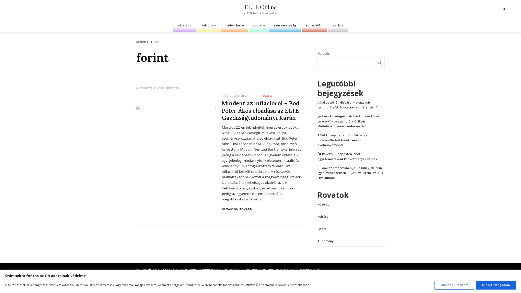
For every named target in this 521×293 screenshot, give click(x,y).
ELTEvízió (313, 25)
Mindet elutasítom (454, 285)
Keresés (323, 53)
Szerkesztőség (285, 25)
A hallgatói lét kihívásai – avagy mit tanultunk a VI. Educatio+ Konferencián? (347, 104)
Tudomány (233, 25)
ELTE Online (260, 7)
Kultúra (207, 25)
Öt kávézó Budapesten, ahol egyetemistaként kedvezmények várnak (347, 156)
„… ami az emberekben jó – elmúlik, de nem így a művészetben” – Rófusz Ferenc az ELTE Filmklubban (350, 173)
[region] (260, 281)
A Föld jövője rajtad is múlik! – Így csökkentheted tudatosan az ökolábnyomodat (342, 140)
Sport (257, 25)
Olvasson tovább (237, 209)
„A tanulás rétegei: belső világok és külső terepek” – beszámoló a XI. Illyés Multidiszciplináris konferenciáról (348, 121)
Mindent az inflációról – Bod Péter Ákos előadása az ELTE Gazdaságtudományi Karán (260, 110)
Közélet (183, 25)
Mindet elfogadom (496, 285)
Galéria (338, 25)
